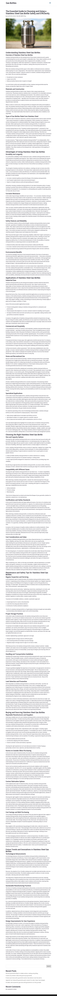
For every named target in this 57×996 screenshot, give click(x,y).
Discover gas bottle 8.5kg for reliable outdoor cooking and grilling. (22, 973)
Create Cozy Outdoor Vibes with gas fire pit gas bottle (19, 975)
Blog (25, 16)
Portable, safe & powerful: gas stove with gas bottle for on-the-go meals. (23, 982)
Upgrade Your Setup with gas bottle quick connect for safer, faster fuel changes (25, 980)
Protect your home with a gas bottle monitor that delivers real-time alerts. (24, 978)
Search (48, 966)
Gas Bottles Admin (11, 16)
